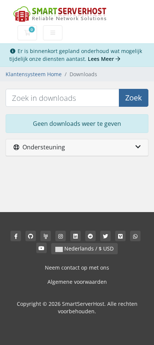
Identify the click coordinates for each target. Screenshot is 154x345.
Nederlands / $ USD (88, 248)
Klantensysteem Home (34, 74)
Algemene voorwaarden (77, 281)
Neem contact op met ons (77, 267)
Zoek (133, 98)
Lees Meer (102, 58)
